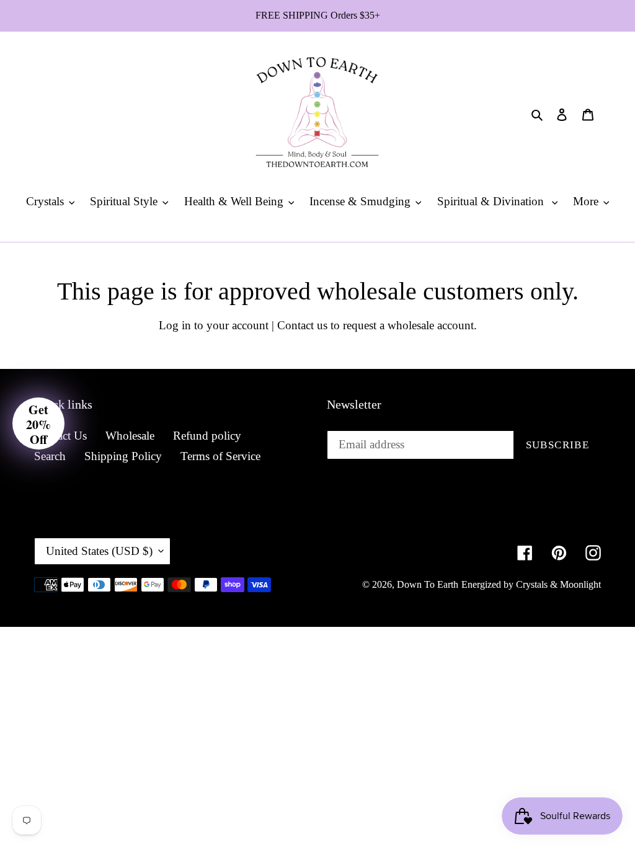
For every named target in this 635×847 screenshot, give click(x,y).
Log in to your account (214, 325)
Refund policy (207, 435)
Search (50, 456)
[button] (38, 423)
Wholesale (129, 435)
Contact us (302, 325)
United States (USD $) (99, 550)
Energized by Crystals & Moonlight (531, 584)
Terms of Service (220, 456)
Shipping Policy (123, 456)
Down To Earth (427, 584)
